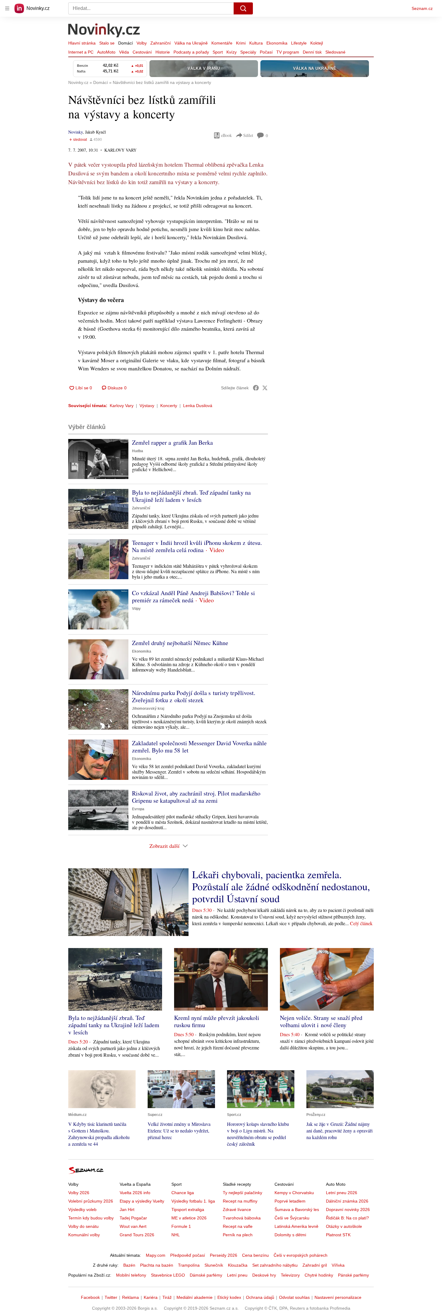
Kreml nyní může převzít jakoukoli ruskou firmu (216, 1021)
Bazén (129, 1265)
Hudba (137, 451)
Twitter (111, 1297)
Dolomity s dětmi (290, 1234)
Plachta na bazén (156, 1265)
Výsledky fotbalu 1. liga (193, 1201)
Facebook (90, 1297)
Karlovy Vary (122, 405)
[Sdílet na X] (265, 388)
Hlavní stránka (82, 43)
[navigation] (7, 8)
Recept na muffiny (240, 1201)
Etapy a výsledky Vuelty (142, 1201)
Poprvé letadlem (290, 1201)
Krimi (241, 43)
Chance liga (182, 1192)
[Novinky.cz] (104, 31)
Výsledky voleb (82, 1209)
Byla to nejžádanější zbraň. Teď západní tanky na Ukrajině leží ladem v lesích (191, 496)
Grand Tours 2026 (137, 1234)
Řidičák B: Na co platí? (347, 1218)
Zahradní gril (314, 1265)
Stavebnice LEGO (168, 1275)
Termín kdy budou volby (91, 1218)
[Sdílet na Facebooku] (256, 388)
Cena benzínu (255, 1255)
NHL (175, 1234)
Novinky (75, 132)
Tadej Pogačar (133, 1218)
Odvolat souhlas (294, 1297)
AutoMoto (106, 52)
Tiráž (167, 1297)
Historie (162, 52)
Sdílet (248, 135)
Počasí (266, 52)
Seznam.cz (422, 8)
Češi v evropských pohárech (300, 1255)
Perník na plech (238, 1234)
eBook (226, 135)
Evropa (138, 809)
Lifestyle (299, 43)
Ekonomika (276, 43)
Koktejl (316, 43)
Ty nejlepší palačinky (242, 1192)
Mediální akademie (194, 1297)
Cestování (142, 52)
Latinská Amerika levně (296, 1226)
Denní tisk (312, 52)
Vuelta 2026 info (135, 1192)
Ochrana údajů (260, 1297)
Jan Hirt (127, 1209)
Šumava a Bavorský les (297, 1209)
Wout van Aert (133, 1226)
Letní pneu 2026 (341, 1192)
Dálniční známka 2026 (347, 1201)
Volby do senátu (83, 1226)
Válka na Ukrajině (191, 43)
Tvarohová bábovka (242, 1218)
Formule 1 (181, 1226)
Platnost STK (338, 1234)
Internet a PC (81, 52)
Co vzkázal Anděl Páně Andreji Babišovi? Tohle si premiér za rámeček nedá (193, 596)
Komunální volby (84, 1234)
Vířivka (338, 1265)
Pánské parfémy (353, 1275)
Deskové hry (264, 1275)
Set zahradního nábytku (275, 1265)
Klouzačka (237, 1265)
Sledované (335, 52)
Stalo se (107, 43)
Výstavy (147, 405)
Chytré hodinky (319, 1275)
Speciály (248, 52)
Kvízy (231, 52)
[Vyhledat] (243, 8)
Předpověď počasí (187, 1255)
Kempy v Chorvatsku (294, 1192)
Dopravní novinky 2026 (348, 1209)
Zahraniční (160, 43)
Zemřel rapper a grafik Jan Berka (172, 442)
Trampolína (189, 1265)
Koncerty (168, 405)
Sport (218, 52)
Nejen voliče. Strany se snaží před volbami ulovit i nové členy (321, 1021)
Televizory (290, 1275)
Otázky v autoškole (344, 1226)
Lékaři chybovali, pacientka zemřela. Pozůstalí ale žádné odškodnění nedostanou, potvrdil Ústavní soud (281, 886)
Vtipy (136, 609)
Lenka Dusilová (197, 405)
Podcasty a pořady (191, 52)
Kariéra (151, 1297)
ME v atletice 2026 (189, 1218)
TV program (287, 52)
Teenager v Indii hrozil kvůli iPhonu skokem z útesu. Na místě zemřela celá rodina (197, 546)
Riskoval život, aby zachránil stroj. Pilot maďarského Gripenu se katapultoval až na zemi (196, 797)
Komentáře (221, 43)
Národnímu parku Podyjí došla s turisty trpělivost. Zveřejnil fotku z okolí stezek (193, 696)
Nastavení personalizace (338, 1297)
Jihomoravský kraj (148, 708)
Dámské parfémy (206, 1275)
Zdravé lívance (237, 1209)
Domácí (125, 43)
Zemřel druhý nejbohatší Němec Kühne (180, 643)
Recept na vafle (238, 1226)
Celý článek (361, 923)
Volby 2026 (78, 1192)
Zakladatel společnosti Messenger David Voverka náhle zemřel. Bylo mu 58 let (199, 746)
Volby (142, 43)
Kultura (256, 43)
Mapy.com (155, 1255)
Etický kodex (229, 1297)
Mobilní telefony (131, 1275)
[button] (98, 459)
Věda (124, 52)
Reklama (130, 1297)
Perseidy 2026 (223, 1255)
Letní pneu (237, 1275)
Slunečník (213, 1265)
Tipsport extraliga (187, 1209)
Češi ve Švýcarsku (292, 1218)
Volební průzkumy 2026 (90, 1201)
